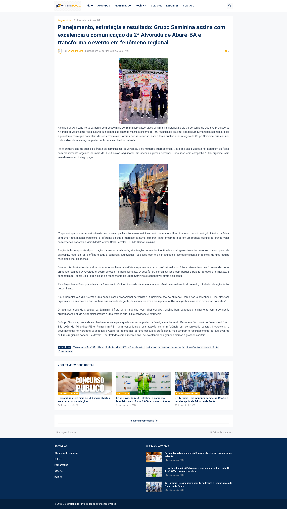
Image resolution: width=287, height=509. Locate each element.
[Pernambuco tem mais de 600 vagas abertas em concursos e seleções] (154, 457)
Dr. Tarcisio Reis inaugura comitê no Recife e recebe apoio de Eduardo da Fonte (201, 400)
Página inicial (64, 20)
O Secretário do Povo (74, 504)
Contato (188, 5)
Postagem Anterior (66, 432)
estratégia (151, 347)
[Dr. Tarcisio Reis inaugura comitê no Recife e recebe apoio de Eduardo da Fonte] (154, 487)
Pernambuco (123, 5)
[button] (230, 6)
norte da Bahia (211, 347)
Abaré (100, 347)
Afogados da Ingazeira (66, 453)
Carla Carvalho (113, 347)
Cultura (156, 5)
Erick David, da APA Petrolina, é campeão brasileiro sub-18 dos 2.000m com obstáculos (143, 400)
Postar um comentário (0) (144, 420)
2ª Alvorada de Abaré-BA (87, 20)
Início (89, 5)
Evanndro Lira (75, 51)
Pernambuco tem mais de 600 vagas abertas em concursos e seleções (84, 400)
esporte (58, 471)
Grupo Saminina (194, 347)
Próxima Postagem (220, 432)
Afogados (103, 5)
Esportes (172, 5)
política (58, 476)
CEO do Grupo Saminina (133, 347)
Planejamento (65, 351)
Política (141, 5)
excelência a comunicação (171, 347)
